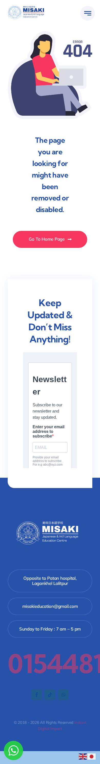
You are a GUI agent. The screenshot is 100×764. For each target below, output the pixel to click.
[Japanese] (91, 756)
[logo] (27, 6)
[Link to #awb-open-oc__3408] (87, 13)
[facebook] (36, 694)
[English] (83, 756)
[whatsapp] (63, 694)
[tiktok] (50, 694)
